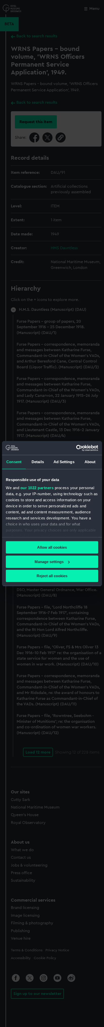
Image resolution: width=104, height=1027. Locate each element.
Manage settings (49, 562)
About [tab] (90, 462)
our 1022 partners (37, 488)
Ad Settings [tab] (64, 462)
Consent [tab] (13, 462)
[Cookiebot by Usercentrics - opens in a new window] (76, 448)
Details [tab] (38, 462)
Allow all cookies (52, 547)
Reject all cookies (52, 576)
